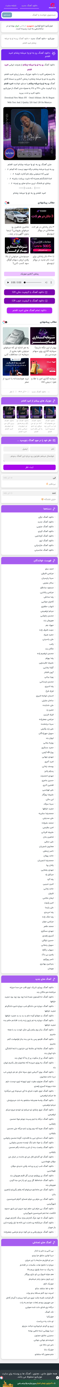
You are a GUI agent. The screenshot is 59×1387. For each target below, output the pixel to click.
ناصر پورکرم (48, 959)
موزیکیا (50, 1316)
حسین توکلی (48, 940)
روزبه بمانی (48, 742)
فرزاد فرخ (50, 691)
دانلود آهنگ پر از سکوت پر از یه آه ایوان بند (34, 1058)
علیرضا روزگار (48, 794)
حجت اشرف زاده (46, 630)
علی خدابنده (48, 705)
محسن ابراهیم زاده (45, 653)
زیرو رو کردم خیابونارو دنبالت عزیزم (38, 1326)
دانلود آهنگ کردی (46, 531)
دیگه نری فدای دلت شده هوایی (39, 1307)
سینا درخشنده (47, 724)
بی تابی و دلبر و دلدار (44, 1250)
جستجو (7, 14)
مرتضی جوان (48, 921)
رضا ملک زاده (48, 916)
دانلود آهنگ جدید (29, 5)
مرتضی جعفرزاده (46, 719)
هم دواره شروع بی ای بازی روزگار (39, 1274)
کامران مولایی (47, 601)
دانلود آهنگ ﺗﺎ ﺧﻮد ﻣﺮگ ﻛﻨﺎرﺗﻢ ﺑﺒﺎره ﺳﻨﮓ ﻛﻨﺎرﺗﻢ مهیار (29, 1218)
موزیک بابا (49, 1349)
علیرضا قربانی (47, 832)
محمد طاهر (49, 926)
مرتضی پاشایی (47, 592)
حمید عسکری (47, 747)
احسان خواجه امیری (45, 695)
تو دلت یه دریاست (45, 1321)
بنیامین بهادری (47, 963)
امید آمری (49, 761)
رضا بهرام (50, 658)
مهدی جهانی (48, 757)
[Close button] (57, 1377)
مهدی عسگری (47, 931)
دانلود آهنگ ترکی (46, 517)
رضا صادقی (49, 597)
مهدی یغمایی (47, 870)
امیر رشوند (49, 902)
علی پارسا (49, 907)
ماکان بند (49, 648)
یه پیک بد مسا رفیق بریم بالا (40, 1269)
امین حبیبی (48, 884)
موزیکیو (51, 38)
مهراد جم (50, 625)
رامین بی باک (48, 954)
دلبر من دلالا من (47, 1344)
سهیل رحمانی (47, 945)
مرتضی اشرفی (47, 573)
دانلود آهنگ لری (46, 540)
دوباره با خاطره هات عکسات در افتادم (37, 1265)
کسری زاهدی (48, 935)
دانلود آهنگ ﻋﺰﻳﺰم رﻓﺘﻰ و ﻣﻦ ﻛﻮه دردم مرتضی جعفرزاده (29, 1232)
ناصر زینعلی (48, 851)
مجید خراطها (48, 808)
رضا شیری (49, 686)
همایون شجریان (46, 846)
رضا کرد (50, 879)
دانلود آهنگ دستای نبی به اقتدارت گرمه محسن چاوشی (28, 1138)
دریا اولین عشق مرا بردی (43, 1255)
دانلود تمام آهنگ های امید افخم (29, 310)
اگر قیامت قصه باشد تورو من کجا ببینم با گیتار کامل (30, 1297)
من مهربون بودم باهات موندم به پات (37, 1302)
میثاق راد (49, 874)
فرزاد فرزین (49, 714)
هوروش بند (48, 620)
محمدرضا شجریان (46, 860)
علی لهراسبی (48, 790)
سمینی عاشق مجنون (44, 1335)
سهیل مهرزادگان (46, 733)
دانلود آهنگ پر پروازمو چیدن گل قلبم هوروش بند (32, 1175)
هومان (51, 968)
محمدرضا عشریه (46, 813)
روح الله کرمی (48, 752)
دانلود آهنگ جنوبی (45, 526)
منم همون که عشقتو (44, 1354)
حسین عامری (48, 780)
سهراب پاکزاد (48, 949)
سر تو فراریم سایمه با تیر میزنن (39, 1260)
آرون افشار (49, 672)
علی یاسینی (48, 639)
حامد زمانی (49, 888)
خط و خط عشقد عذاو (44, 1288)
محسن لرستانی (47, 681)
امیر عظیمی (48, 827)
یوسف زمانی (48, 766)
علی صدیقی (48, 818)
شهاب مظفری (47, 606)
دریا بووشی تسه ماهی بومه (41, 1330)
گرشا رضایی (48, 667)
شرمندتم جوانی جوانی (44, 1340)
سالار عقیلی (48, 583)
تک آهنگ (49, 1312)
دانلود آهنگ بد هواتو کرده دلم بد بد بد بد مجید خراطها (29, 1015)
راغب (51, 644)
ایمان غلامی (48, 898)
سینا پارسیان (48, 578)
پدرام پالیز (49, 771)
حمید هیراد (49, 634)
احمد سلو (49, 568)
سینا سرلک (49, 804)
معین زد (50, 709)
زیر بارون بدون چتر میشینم (41, 1279)
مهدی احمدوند (47, 775)
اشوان (51, 893)
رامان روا (50, 865)
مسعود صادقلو (47, 587)
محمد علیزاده (48, 823)
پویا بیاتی (49, 677)
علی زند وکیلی (47, 728)
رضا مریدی (49, 912)
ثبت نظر (29, 467)
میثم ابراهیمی (47, 611)
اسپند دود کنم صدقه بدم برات (40, 1293)
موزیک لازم (49, 1283)
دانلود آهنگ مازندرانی (44, 545)
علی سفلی (49, 841)
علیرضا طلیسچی (46, 662)
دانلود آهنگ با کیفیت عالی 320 (28, 292)
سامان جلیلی (48, 700)
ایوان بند (50, 738)
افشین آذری (48, 785)
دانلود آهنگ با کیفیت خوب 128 (28, 300)
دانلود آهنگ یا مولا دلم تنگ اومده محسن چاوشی (31, 1142)
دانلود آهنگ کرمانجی (44, 535)
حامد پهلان (49, 855)
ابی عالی (50, 799)
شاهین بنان (48, 837)
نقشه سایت (10, 5)
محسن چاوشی (47, 615)
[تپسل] (1, 1377)
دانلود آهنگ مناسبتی (44, 550)
